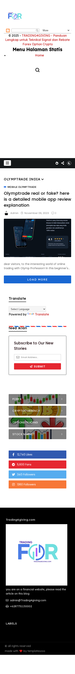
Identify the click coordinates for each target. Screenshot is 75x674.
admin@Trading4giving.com (27, 600)
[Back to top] (69, 668)
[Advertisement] (37, 112)
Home (39, 55)
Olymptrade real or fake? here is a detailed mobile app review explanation (37, 199)
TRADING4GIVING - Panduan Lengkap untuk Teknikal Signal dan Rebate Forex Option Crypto (37, 40)
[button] (7, 163)
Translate (42, 314)
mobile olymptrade (22, 187)
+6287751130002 (20, 606)
